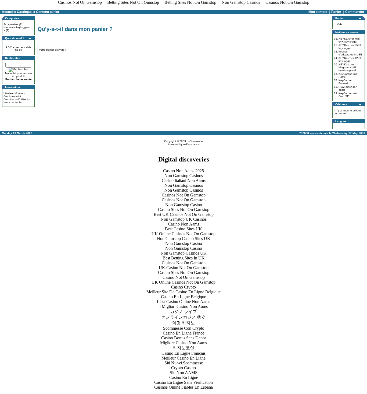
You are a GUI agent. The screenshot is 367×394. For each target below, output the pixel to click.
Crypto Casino (183, 367)
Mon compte (317, 12)
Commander (354, 12)
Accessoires (10, 24)
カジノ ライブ (183, 311)
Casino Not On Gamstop (184, 277)
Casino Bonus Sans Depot (183, 338)
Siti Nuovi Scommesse (183, 363)
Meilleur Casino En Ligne (183, 358)
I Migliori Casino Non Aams (183, 306)
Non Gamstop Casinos (183, 175)
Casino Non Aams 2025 (183, 170)
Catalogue (25, 12)
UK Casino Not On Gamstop (183, 267)
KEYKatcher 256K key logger (350, 47)
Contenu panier (47, 12)
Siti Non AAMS (183, 372)
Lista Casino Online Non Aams (183, 301)
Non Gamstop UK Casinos (184, 219)
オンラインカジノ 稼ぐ (183, 317)
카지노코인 (183, 348)
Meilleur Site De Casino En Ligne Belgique (183, 292)
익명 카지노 (183, 323)
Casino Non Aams (183, 224)
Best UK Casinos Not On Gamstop (184, 214)
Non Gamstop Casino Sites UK (183, 238)
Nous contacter (12, 102)
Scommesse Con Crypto (183, 328)
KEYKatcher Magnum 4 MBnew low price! (348, 67)
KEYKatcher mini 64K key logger (349, 40)
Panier (336, 12)
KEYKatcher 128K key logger (350, 59)
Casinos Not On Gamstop (184, 195)
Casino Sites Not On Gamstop (183, 209)
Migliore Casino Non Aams (183, 342)
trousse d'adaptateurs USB (350, 53)
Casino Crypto (183, 287)
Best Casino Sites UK (183, 229)
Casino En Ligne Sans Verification (183, 382)
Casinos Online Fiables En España (183, 387)
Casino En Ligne (183, 377)
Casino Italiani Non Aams (184, 180)
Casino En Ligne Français (183, 353)
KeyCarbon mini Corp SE (348, 95)
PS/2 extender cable (18, 47)
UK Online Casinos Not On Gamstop (183, 233)
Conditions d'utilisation (17, 99)
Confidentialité (12, 96)
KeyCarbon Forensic (345, 82)
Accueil (7, 12)
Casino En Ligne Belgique (183, 296)
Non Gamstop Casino (183, 204)
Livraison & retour (14, 93)
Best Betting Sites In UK (184, 258)
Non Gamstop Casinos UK (184, 253)
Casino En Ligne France (183, 333)
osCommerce (195, 141)
